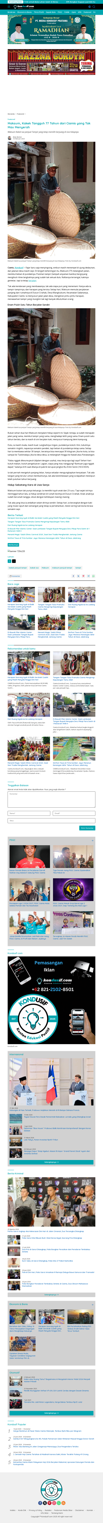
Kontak (90, 1510)
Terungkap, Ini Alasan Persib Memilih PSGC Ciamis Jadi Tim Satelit (70, 937)
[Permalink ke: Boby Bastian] (10, 138)
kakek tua (34, 568)
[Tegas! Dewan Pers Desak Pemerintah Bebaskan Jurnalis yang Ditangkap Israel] (16, 1118)
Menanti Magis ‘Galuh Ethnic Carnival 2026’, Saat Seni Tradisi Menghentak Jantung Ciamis (45, 534)
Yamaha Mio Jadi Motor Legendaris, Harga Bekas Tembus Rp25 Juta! (53, 1402)
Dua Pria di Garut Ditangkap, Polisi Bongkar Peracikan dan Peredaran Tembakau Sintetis (56, 1250)
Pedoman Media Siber (63, 1510)
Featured (11, 119)
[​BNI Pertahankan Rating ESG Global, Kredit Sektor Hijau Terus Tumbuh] (80, 1316)
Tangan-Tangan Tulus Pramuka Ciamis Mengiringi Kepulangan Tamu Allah (38, 522)
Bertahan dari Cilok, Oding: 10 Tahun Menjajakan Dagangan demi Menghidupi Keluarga (22, 1328)
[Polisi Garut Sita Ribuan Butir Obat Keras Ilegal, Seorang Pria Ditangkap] (14, 1240)
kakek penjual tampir (18, 568)
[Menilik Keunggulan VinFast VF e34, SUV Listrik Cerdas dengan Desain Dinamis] (16, 1392)
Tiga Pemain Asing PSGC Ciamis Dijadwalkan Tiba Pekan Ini (71, 871)
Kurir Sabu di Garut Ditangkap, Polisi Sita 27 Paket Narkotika (47, 1261)
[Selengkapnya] (92, 840)
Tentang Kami (57, 1513)
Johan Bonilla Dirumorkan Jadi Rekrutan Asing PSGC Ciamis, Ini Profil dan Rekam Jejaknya (29, 937)
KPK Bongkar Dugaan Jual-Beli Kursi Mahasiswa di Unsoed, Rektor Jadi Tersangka (37, 2)
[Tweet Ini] (78, 576)
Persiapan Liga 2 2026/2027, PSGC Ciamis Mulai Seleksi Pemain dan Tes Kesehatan (29, 904)
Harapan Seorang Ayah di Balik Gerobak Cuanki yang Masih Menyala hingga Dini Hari (43, 518)
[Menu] (9, 7)
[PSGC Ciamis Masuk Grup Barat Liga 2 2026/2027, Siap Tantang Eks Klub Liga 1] (73, 889)
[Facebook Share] (73, 576)
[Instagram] (54, 1503)
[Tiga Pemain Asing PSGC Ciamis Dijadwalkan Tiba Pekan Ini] (73, 856)
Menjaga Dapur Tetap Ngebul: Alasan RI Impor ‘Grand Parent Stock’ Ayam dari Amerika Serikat (57, 1152)
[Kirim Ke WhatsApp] (93, 576)
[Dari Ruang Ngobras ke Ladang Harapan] (81, 594)
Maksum (45, 568)
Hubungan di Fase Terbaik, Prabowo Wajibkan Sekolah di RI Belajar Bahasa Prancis (44, 1110)
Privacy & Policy (35, 1510)
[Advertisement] (51, 92)
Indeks (12, 1510)
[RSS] (63, 1503)
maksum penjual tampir (62, 568)
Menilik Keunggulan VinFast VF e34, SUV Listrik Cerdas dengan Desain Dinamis (56, 1391)
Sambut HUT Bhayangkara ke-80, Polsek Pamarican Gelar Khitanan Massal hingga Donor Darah (53, 1439)
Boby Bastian (17, 137)
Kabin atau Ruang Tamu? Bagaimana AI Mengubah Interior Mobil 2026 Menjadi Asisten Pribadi (57, 1380)
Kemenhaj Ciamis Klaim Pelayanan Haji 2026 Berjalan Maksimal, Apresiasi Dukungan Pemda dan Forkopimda (53, 1463)
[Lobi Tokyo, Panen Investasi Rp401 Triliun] (16, 1141)
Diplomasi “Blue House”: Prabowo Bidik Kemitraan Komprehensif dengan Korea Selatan (57, 1129)
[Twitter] (45, 1503)
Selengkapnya (50, 1162)
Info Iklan (44, 1513)
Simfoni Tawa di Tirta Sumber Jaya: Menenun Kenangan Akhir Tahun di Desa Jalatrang (44, 538)
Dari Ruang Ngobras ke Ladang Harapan (25, 525)
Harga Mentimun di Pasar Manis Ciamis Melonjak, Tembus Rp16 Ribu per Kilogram (47, 1431)
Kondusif (19, 267)
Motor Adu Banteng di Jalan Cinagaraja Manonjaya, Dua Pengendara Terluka (45, 1446)
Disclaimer (79, 1510)
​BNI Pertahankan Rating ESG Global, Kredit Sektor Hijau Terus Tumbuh (79, 1328)
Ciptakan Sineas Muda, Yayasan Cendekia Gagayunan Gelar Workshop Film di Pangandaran (22, 1355)
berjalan (32, 280)
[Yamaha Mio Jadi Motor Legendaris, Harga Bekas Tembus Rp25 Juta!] (16, 1404)
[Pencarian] (93, 7)
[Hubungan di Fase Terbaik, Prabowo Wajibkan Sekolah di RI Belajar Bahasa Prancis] (51, 1081)
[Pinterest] (49, 1503)
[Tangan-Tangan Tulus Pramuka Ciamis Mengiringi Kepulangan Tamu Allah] (51, 594)
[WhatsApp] (59, 1503)
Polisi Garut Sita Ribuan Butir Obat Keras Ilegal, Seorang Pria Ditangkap (52, 1238)
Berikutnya (13, 545)
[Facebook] (40, 1503)
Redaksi (48, 1510)
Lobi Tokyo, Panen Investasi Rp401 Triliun (41, 1140)
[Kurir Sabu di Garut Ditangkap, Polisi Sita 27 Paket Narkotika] (14, 1262)
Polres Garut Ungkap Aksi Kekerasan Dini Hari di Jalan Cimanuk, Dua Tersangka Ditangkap (46, 1231)
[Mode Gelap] (89, 7)
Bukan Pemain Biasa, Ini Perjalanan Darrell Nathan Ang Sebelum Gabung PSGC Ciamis (27, 871)
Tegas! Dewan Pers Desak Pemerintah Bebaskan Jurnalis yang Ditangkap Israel (57, 1117)
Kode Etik (22, 1510)
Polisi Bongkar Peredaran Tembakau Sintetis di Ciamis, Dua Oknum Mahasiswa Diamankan (55, 1285)
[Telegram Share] (88, 576)
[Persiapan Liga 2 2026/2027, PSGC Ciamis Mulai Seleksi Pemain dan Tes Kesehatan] (30, 889)
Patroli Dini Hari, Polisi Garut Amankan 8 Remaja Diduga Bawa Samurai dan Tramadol (58, 1272)
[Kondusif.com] (23, 7)
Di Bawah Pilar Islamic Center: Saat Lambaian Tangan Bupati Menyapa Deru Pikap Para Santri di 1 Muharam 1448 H (48, 530)
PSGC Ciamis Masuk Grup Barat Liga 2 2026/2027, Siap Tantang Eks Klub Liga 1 (70, 904)
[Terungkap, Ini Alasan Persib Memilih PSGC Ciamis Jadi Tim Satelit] (73, 922)
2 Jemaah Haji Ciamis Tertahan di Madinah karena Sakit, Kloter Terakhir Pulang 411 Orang (50, 1454)
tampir (78, 568)
